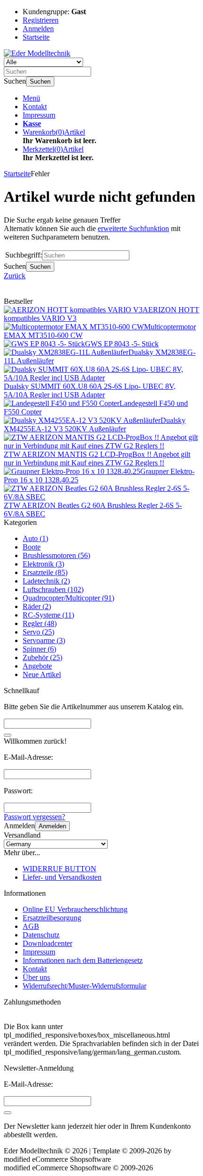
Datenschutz (41, 935)
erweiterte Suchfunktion (133, 228)
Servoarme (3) (44, 640)
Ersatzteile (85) (45, 572)
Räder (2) (37, 606)
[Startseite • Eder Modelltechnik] (37, 53)
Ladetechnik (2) (46, 581)
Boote (32, 547)
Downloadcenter (47, 943)
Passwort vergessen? (34, 817)
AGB (31, 926)
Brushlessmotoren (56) (56, 555)
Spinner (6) (39, 649)
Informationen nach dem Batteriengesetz (83, 960)
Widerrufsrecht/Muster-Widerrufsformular (84, 986)
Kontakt (35, 107)
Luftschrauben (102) (53, 589)
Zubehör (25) (42, 657)
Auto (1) (35, 538)
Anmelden (52, 826)
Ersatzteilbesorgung (52, 918)
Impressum (39, 115)
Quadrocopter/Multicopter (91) (68, 598)
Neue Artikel (42, 674)
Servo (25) (38, 632)
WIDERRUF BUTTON (59, 869)
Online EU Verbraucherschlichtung (75, 909)
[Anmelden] (7, 1112)
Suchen (40, 81)
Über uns (36, 977)
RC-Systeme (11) (48, 615)
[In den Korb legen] (7, 735)
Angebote (37, 666)
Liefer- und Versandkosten (62, 877)
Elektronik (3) (43, 564)
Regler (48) (40, 623)
